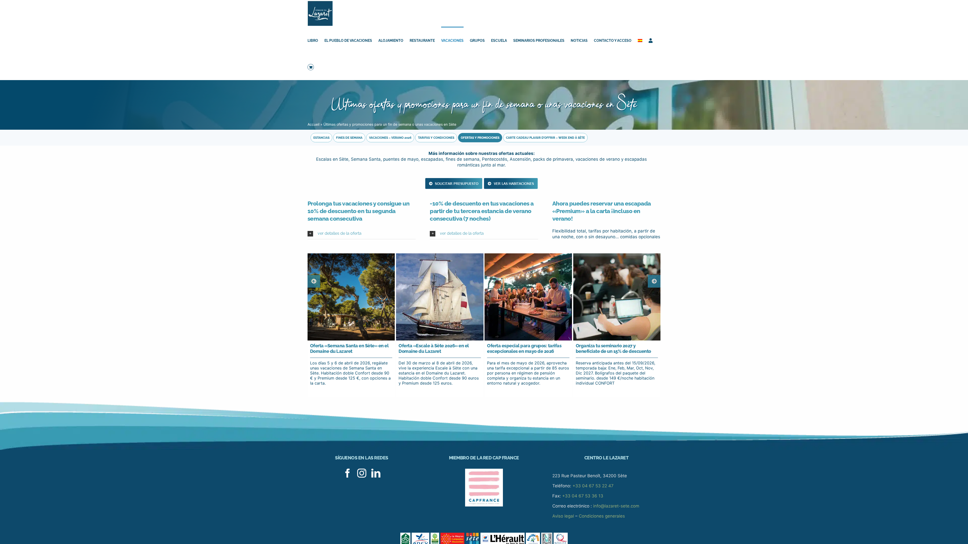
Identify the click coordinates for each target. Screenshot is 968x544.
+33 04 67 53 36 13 (582, 495)
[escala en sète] (439, 255)
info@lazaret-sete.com (616, 505)
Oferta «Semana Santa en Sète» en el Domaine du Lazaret (349, 348)
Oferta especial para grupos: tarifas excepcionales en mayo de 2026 (524, 348)
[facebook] (347, 473)
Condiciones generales (602, 516)
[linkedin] (375, 473)
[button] (362, 233)
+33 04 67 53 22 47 (593, 485)
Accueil (313, 124)
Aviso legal (563, 516)
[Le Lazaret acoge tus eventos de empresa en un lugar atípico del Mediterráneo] (351, 255)
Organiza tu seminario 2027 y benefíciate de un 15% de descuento (613, 348)
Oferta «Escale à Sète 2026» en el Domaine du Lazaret (434, 348)
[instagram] (361, 473)
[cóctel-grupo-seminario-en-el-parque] (528, 255)
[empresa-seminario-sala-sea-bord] (616, 255)
